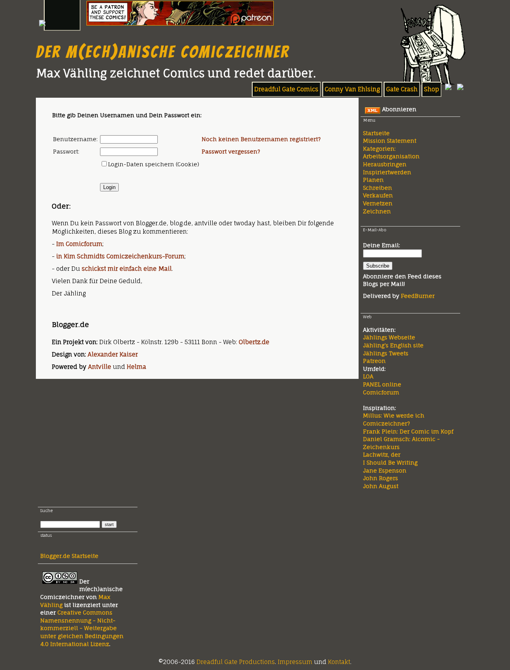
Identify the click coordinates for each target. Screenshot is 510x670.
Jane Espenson (384, 470)
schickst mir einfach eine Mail (127, 268)
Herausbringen (384, 164)
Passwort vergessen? (231, 151)
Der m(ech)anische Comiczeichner (163, 52)
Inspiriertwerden (387, 172)
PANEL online (382, 384)
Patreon (374, 360)
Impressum (295, 662)
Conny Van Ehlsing (352, 89)
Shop (431, 89)
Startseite (376, 133)
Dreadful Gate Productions (235, 662)
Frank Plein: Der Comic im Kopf (408, 431)
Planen (373, 179)
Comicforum (381, 392)
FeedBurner (418, 295)
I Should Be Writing (390, 462)
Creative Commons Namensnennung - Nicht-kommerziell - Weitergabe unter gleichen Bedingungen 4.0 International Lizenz (82, 628)
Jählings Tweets (385, 353)
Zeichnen (377, 211)
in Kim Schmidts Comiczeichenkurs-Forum (120, 256)
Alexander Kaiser (113, 354)
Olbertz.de (254, 342)
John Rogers (380, 478)
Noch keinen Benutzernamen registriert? (261, 139)
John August (380, 486)
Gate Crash (402, 89)
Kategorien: (379, 148)
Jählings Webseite (389, 337)
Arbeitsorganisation (391, 156)
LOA (368, 376)
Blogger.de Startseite (69, 555)
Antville (99, 366)
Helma (136, 366)
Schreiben (377, 187)
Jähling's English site (393, 345)
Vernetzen (377, 203)
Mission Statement (389, 140)
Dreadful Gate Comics (286, 89)
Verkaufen (378, 195)
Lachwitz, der (381, 454)
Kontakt (339, 662)
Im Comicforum (79, 244)
